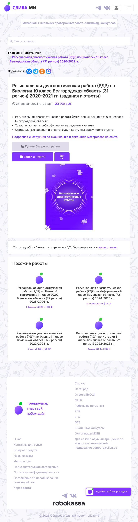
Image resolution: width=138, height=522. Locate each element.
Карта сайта (22, 488)
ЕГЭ (77, 417)
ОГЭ (77, 422)
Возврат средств (26, 450)
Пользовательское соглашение (36, 467)
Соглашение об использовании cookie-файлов (36, 480)
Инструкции (22, 461)
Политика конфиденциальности (36, 472)
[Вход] (116, 8)
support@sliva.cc (105, 447)
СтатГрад (81, 389)
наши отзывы (107, 247)
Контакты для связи (28, 444)
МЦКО (79, 400)
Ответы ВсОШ (85, 394)
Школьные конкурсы (89, 428)
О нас (17, 439)
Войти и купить (34, 157)
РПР (77, 411)
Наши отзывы (23, 455)
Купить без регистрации (42, 146)
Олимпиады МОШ (87, 433)
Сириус (80, 383)
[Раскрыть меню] (129, 8)
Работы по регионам (89, 405)
